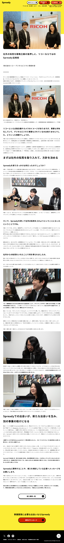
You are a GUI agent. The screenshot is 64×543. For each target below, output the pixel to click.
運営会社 (19, 539)
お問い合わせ (24, 539)
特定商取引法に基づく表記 (33, 539)
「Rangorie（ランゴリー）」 (19, 428)
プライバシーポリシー (12, 539)
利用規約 (5, 539)
